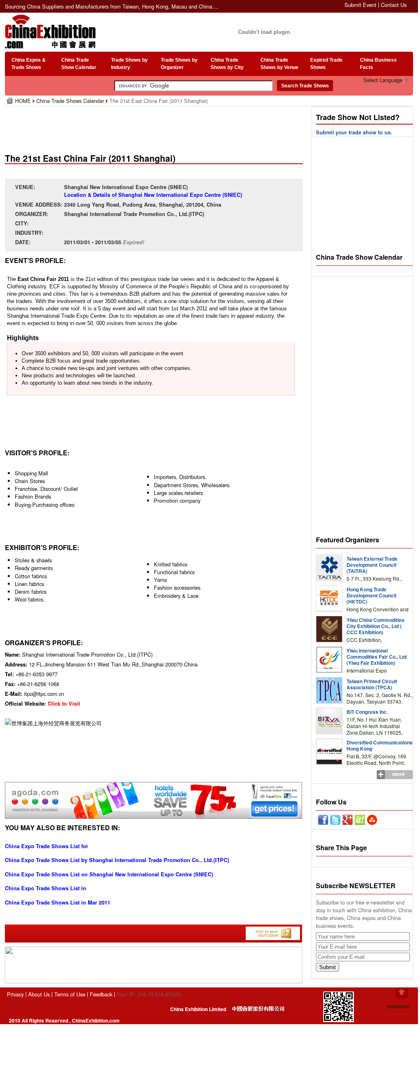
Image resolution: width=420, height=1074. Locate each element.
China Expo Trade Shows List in (45, 888)
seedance (398, 1006)
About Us (39, 994)
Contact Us (394, 5)
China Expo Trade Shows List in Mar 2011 (57, 902)
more (398, 774)
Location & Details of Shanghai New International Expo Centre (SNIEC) (153, 194)
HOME (24, 101)
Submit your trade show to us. (354, 132)
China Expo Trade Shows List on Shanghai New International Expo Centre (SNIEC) (109, 874)
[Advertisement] (155, 126)
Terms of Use (69, 994)
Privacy (15, 994)
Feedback (101, 994)
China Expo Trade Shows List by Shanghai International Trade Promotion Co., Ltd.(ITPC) (117, 860)
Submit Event (360, 5)
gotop (402, 992)
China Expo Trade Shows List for (46, 846)
